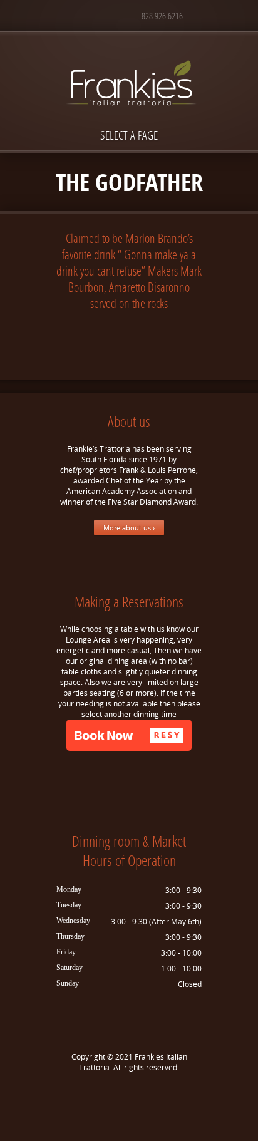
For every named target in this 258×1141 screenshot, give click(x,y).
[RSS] (147, 1097)
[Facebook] (110, 1097)
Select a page (129, 135)
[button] (129, 735)
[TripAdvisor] (129, 1097)
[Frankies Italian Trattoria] (129, 60)
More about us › (129, 527)
